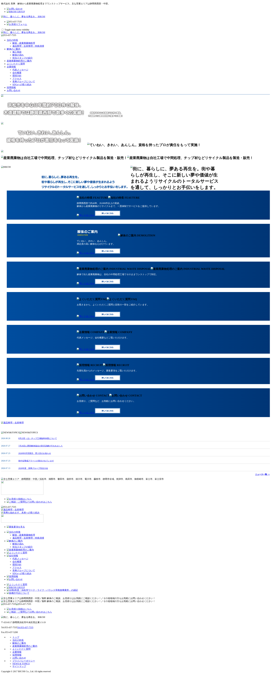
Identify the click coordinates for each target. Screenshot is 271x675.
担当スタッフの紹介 (22, 58)
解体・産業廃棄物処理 (23, 43)
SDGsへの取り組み (21, 84)
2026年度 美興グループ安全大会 (33, 468)
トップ (15, 637)
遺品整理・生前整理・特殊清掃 (28, 46)
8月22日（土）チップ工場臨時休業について (37, 438)
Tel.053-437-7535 (25, 627)
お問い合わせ (13, 90)
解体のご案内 (13, 49)
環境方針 (16, 75)
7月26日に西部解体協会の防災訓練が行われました (40, 446)
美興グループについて (23, 81)
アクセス (16, 78)
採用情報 (11, 87)
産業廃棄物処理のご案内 (19, 61)
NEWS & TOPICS (21, 663)
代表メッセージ (20, 70)
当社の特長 (12, 40)
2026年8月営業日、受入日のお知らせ (34, 453)
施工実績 (16, 52)
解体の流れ (18, 55)
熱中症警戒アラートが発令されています (36, 461)
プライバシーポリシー (23, 661)
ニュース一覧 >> (262, 474)
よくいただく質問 (16, 64)
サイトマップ (19, 666)
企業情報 (11, 67)
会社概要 (16, 72)
